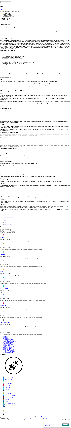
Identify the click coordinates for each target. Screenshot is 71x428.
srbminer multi (32, 416)
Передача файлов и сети (7, 347)
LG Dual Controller (4, 305)
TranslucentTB (3, 254)
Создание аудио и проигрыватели (9, 350)
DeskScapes (2, 330)
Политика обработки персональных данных (34, 418)
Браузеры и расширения (7, 338)
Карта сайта (45, 418)
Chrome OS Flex (3, 296)
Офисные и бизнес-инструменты (9, 346)
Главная (1, 3)
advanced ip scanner (10, 416)
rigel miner (28, 416)
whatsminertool (3, 416)
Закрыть (65, 424)
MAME (1, 279)
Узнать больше (47, 425)
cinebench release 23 (45, 416)
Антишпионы (5, 337)
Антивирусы (5, 336)
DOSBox (2, 245)
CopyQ (1, 313)
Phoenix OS (2, 271)
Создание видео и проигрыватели (9, 351)
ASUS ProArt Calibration (5, 322)
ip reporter (19, 416)
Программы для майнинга (8, 352)
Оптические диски (6, 345)
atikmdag (23, 416)
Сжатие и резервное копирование (9, 349)
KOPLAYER (2, 237)
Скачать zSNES (3, 29)
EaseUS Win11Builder (4, 288)
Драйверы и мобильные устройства (9, 341)
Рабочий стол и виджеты (9, 3)
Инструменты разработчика (8, 342)
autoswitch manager (61, 416)
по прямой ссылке (21, 31)
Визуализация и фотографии (8, 339)
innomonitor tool (39, 416)
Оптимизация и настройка (8, 344)
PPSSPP (2, 262)
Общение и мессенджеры (7, 343)
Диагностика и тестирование (8, 340)
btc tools (15, 416)
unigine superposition (54, 416)
